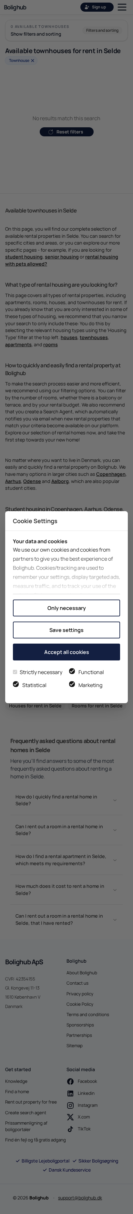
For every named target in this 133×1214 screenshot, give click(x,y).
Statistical (34, 685)
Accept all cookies (66, 652)
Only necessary (66, 608)
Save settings (66, 630)
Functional (91, 672)
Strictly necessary (41, 672)
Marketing (90, 685)
